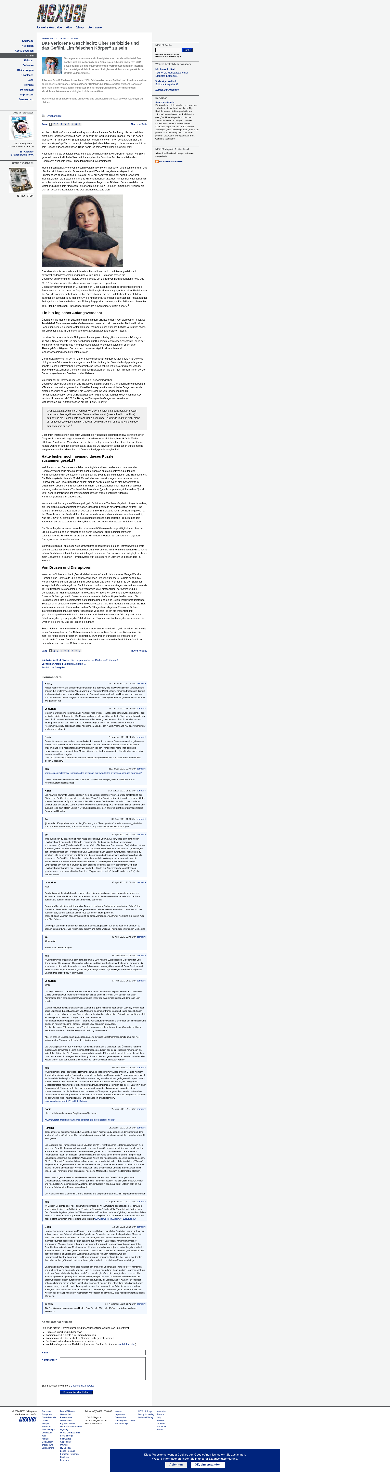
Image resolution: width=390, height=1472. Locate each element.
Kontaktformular (126, 1344)
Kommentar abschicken (76, 1392)
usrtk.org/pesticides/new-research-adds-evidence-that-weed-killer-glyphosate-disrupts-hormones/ (93, 773)
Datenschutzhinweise (82, 1385)
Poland (160, 1420)
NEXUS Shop (145, 1411)
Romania (161, 1426)
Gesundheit (66, 1414)
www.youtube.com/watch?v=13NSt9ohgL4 (115, 1219)
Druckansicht (54, 116)
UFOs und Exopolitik (70, 1432)
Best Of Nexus (67, 1411)
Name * (46, 1352)
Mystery (64, 1429)
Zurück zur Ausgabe (53, 667)
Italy (159, 1417)
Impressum (27, 94)
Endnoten (28, 65)
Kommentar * (49, 1360)
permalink (141, 683)
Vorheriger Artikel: (64, 664)
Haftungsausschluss (125, 1420)
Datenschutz (26, 99)
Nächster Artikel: (80, 660)
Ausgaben (28, 45)
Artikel (30, 55)
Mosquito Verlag (146, 1414)
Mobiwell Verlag (145, 1417)
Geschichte (66, 1442)
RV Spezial (65, 1448)
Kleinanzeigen (25, 70)
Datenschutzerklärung (223, 1458)
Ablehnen (176, 1464)
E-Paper (29, 60)
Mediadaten (27, 89)
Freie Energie (66, 1435)
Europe (160, 1429)
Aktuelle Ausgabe (49, 27)
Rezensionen (66, 1417)
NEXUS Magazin (50, 38)
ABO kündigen (122, 1423)
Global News (66, 1420)
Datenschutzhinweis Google (168, 56)
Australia (161, 1411)
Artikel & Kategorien (69, 38)
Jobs (31, 80)
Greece (161, 1423)
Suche (187, 50)
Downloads (27, 75)
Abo (69, 27)
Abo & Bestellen (24, 50)
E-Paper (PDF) (25, 195)
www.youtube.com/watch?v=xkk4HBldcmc (66, 1101)
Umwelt (63, 1445)
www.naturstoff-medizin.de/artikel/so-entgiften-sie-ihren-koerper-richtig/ (80, 1120)
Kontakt (29, 84)
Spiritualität (65, 1438)
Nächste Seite (139, 124)
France (160, 1414)
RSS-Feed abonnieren (171, 161)
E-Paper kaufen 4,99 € (22, 154)
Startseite (28, 41)
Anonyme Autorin (164, 102)
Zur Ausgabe (27, 151)
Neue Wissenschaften (71, 1426)
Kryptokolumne (67, 1423)
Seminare (95, 27)
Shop (80, 27)
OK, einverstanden (208, 1464)
